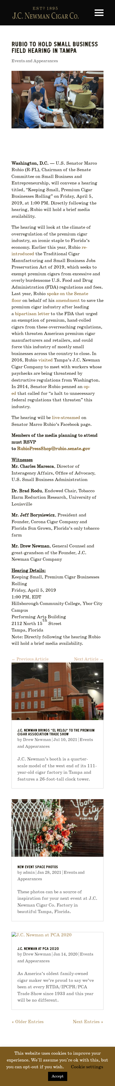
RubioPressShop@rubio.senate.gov (53, 449)
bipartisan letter (32, 314)
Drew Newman (37, 739)
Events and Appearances (35, 61)
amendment (67, 301)
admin (29, 872)
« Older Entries (28, 1022)
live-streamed (65, 418)
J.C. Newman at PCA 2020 (38, 949)
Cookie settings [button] (87, 1067)
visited (45, 360)
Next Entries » (88, 1022)
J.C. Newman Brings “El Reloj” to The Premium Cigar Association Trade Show (56, 733)
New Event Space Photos (37, 867)
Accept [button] (58, 1076)
